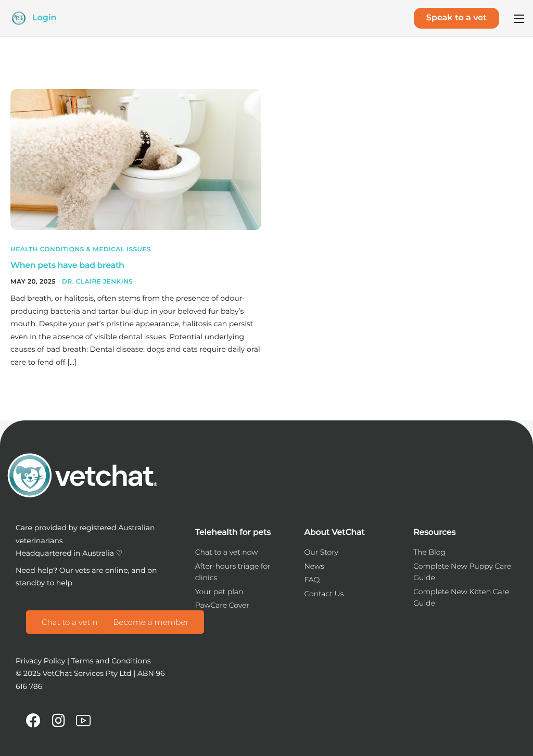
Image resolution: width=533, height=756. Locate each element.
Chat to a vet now (75, 622)
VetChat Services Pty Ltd (87, 673)
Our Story (321, 552)
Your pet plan (219, 591)
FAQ (312, 579)
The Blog (429, 552)
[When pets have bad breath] (135, 158)
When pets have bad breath (67, 266)
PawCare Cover (222, 605)
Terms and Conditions (111, 660)
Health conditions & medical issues (80, 249)
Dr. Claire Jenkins (97, 282)
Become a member (150, 622)
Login (44, 18)
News (314, 566)
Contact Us (324, 593)
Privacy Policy (40, 660)
